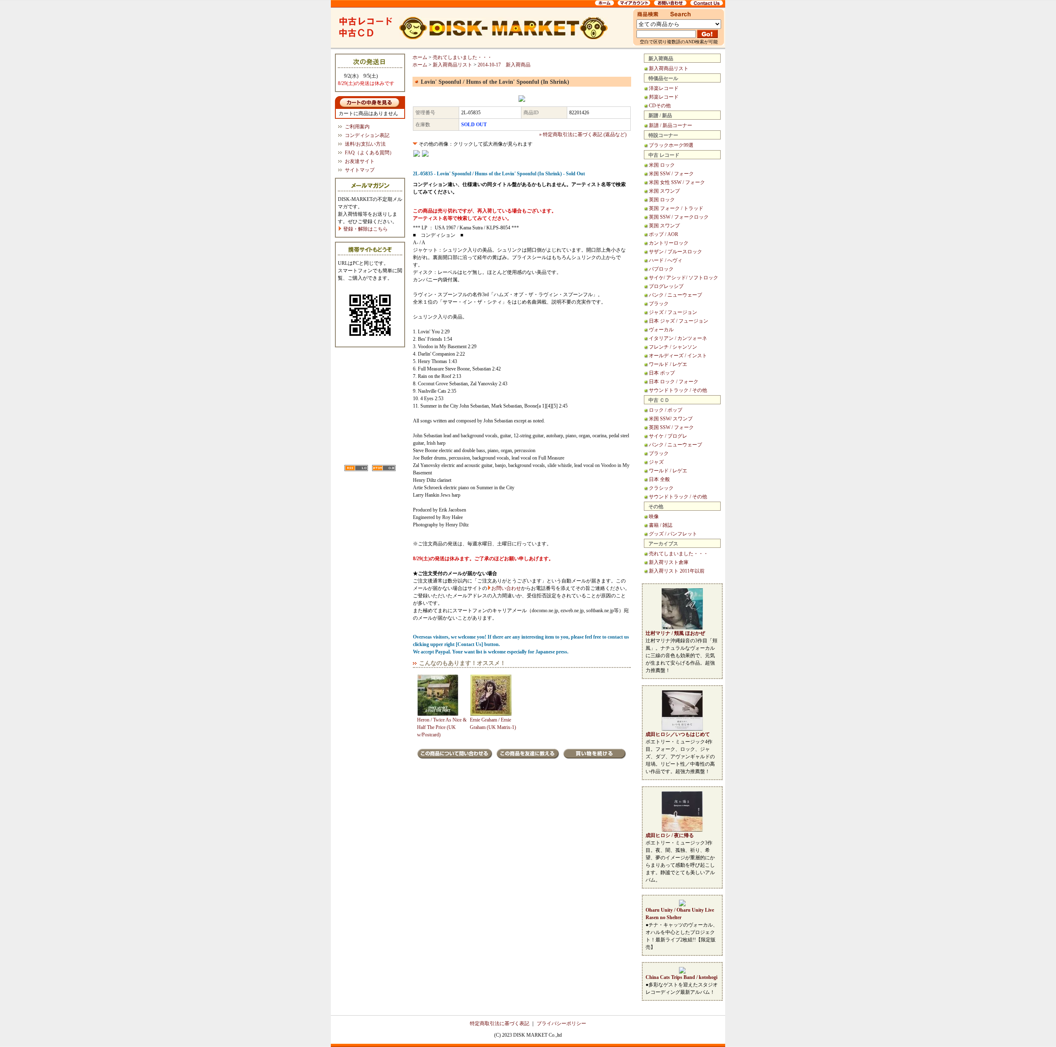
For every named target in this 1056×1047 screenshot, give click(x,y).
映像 (654, 516)
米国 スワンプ (664, 191)
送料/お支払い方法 (365, 144)
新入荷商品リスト (668, 68)
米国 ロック (662, 165)
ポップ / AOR (663, 234)
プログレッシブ (666, 286)
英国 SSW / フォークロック (679, 217)
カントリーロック (668, 243)
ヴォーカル (661, 329)
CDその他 (660, 105)
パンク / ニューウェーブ (675, 295)
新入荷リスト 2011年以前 (677, 571)
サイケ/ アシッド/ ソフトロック (683, 278)
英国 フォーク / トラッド (676, 208)
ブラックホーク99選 (671, 145)
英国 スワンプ (664, 226)
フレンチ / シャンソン (673, 347)
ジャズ (656, 462)
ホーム (419, 57)
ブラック (659, 304)
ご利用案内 (357, 127)
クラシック (661, 488)
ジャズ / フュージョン (673, 312)
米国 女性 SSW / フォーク (677, 182)
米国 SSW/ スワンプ (671, 419)
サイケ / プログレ (668, 436)
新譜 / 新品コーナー (670, 125)
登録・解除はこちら (365, 229)
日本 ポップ (662, 373)
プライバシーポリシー (561, 1023)
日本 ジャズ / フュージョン (678, 321)
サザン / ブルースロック (675, 252)
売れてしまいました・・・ (678, 554)
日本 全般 (659, 479)
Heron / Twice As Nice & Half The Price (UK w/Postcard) (442, 727)
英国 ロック (662, 200)
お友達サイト (360, 161)
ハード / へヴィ (665, 260)
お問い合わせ (506, 588)
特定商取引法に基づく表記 (499, 1023)
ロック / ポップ (665, 410)
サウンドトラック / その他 (678, 390)
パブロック (661, 269)
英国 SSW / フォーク (671, 427)
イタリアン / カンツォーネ (678, 338)
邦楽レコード (664, 97)
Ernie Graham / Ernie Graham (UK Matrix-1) (493, 723)
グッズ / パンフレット (673, 534)
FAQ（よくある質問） (369, 153)
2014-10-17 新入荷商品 (504, 65)
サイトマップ (360, 170)
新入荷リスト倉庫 (668, 562)
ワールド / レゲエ (668, 364)
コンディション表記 (367, 135)
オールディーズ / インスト (678, 355)
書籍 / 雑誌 (660, 525)
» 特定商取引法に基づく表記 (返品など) (583, 134)
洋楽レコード (664, 88)
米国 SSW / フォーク (671, 174)
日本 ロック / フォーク (673, 381)
